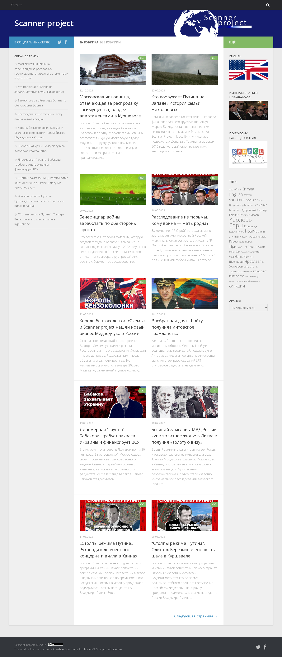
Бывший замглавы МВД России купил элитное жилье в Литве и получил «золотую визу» (184, 435)
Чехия (248, 256)
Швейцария (236, 261)
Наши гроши (248, 236)
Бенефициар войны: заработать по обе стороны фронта (108, 223)
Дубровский (249, 210)
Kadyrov (248, 195)
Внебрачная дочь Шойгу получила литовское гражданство (177, 327)
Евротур (262, 210)
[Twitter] (59, 42)
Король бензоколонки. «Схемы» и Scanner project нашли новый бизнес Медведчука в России (113, 327)
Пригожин (238, 246)
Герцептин (235, 210)
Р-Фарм (260, 246)
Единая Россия (239, 215)
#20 (231, 189)
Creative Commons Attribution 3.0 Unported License (87, 649)
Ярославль (254, 261)
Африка (251, 200)
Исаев (255, 215)
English (236, 194)
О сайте (16, 5)
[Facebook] (65, 42)
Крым (250, 231)
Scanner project (44, 22)
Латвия (260, 231)
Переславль (236, 241)
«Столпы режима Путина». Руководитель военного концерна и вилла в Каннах (108, 549)
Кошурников (236, 231)
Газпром (248, 205)
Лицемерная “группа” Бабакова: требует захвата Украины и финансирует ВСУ (110, 435)
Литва (234, 236)
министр (233, 281)
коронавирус (252, 276)
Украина (253, 251)
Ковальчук (250, 226)
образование (254, 281)
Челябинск (235, 256)
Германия (260, 205)
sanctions (237, 199)
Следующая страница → (196, 616)
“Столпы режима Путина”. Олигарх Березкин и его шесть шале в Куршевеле (183, 549)
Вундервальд (236, 205)
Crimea (248, 189)
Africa (237, 189)
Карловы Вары (241, 222)
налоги (242, 281)
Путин (251, 246)
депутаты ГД (250, 266)
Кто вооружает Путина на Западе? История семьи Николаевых (178, 103)
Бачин (260, 200)
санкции (237, 286)
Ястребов (236, 266)
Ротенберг (235, 251)
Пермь (249, 241)
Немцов (261, 236)
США (244, 251)
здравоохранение (240, 271)
